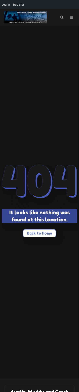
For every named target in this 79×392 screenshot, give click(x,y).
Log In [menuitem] (6, 4)
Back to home (39, 233)
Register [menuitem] (18, 4)
